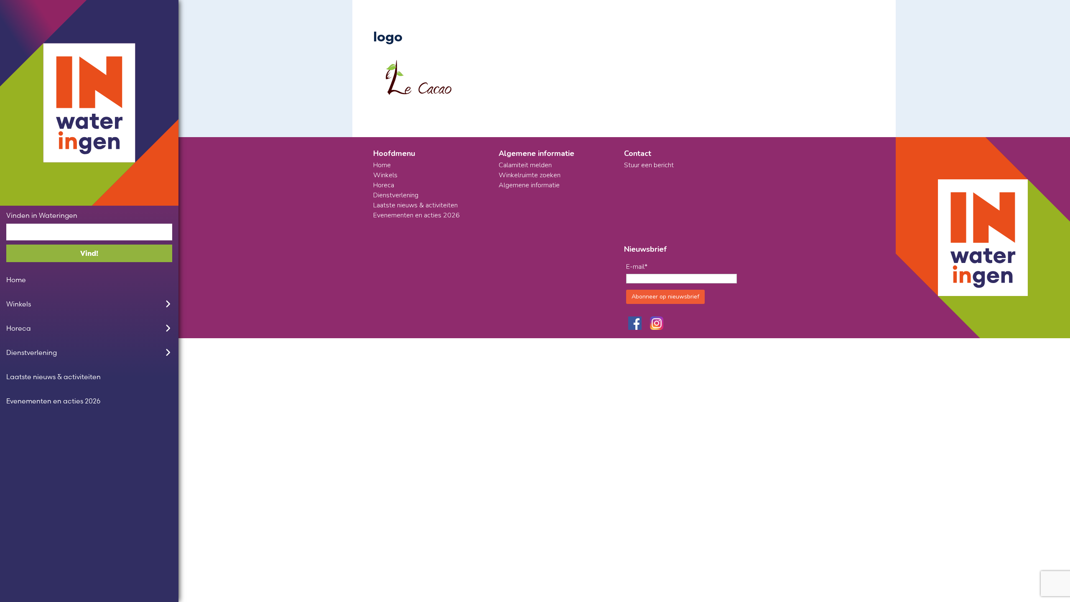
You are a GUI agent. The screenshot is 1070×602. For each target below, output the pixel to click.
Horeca (18, 328)
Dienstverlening (31, 352)
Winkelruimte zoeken (529, 175)
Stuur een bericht (649, 165)
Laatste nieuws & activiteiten (53, 376)
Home (16, 279)
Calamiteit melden (525, 165)
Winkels (18, 304)
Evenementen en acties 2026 (53, 401)
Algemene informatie (529, 185)
